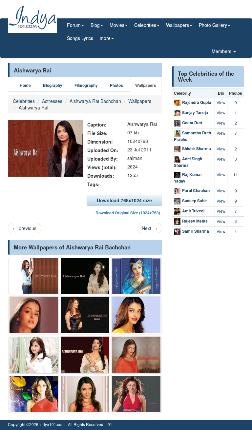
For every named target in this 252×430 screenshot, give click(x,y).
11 (235, 174)
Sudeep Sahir (194, 201)
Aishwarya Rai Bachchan (95, 101)
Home (25, 85)
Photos (116, 85)
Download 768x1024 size (124, 200)
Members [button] (222, 51)
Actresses (52, 101)
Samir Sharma (195, 231)
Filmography (86, 85)
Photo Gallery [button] (213, 25)
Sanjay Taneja (195, 112)
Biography (52, 85)
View (221, 102)
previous (24, 228)
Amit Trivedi (193, 211)
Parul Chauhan (196, 190)
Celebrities (24, 101)
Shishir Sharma (196, 148)
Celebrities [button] (145, 25)
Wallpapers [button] (177, 25)
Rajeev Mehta (195, 221)
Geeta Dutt (192, 123)
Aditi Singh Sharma (188, 162)
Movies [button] (117, 25)
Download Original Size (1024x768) (127, 213)
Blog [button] (95, 25)
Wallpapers (145, 85)
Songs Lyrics (80, 38)
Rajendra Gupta (196, 102)
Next (149, 228)
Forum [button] (74, 25)
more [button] (105, 38)
